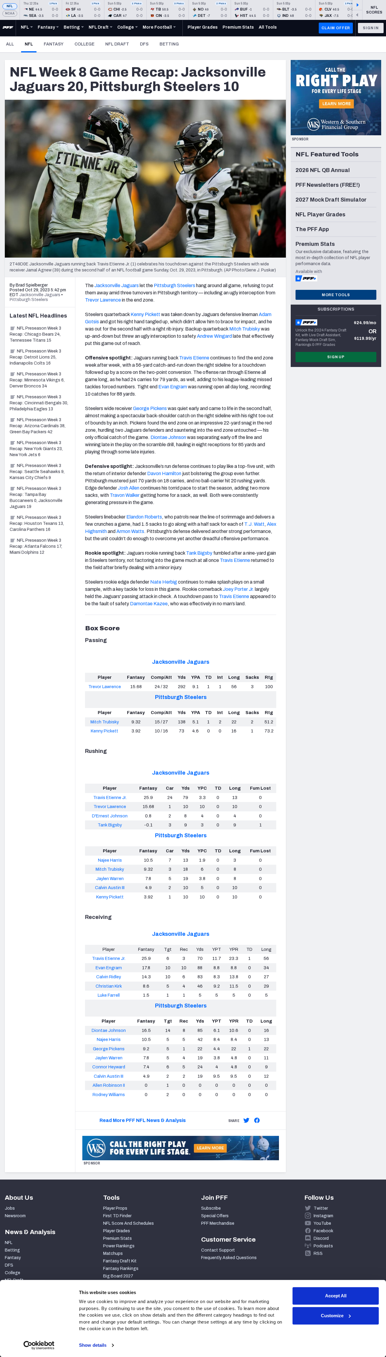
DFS (144, 44)
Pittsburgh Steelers (181, 697)
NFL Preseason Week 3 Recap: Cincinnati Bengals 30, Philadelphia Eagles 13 (39, 403)
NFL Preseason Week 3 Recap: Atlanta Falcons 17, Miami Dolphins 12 (36, 546)
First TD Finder (117, 1216)
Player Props (115, 1208)
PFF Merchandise (217, 1223)
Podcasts (323, 1246)
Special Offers (215, 1216)
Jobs (10, 1208)
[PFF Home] (7, 28)
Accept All (335, 1295)
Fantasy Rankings (120, 1268)
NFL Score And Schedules (128, 1223)
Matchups (113, 1253)
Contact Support (218, 1250)
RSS (318, 1253)
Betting (169, 44)
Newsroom (15, 1216)
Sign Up (336, 357)
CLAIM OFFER (335, 28)
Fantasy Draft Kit (120, 1261)
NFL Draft (117, 44)
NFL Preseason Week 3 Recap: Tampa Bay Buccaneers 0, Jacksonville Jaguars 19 (36, 497)
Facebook (323, 1231)
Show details (92, 1345)
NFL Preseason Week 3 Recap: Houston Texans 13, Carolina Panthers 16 (37, 523)
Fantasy (54, 44)
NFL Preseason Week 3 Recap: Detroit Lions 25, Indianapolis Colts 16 (35, 357)
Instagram (323, 1216)
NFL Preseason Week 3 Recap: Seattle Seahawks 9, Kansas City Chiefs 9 (37, 471)
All (10, 44)
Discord (321, 1238)
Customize (332, 1315)
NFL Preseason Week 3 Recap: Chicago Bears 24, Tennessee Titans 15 (35, 334)
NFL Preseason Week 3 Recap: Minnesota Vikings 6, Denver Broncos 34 (37, 380)
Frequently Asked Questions (229, 1257)
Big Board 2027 (118, 1276)
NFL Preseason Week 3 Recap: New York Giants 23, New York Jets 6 (36, 448)
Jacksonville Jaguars (180, 662)
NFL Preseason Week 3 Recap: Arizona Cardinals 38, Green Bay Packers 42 (37, 426)
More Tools (336, 295)
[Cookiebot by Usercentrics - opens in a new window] (39, 1345)
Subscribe (211, 1208)
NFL (10, 6)
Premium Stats (117, 1238)
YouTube (322, 1223)
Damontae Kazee (149, 603)
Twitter (321, 1208)
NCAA (9, 13)
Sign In (371, 28)
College (84, 44)
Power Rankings (118, 1246)
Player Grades (116, 1231)
